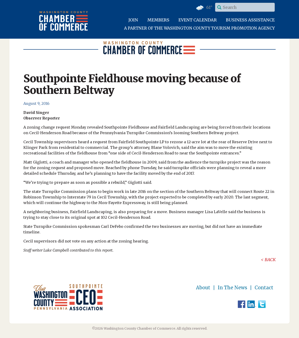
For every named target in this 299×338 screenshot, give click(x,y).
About (203, 287)
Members (158, 20)
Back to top (275, 334)
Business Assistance (250, 20)
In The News (232, 287)
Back (270, 259)
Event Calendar (197, 20)
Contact (264, 287)
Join (133, 20)
